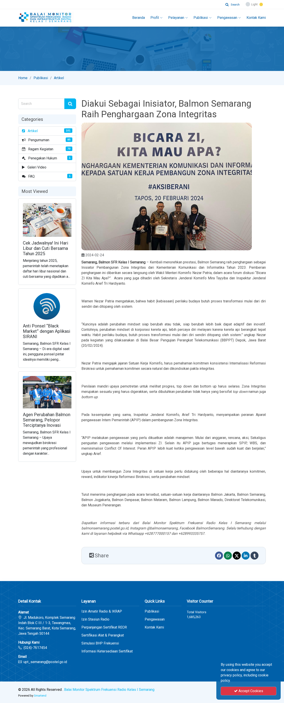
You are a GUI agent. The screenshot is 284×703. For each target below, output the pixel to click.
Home (23, 78)
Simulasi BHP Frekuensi (100, 643)
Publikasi (200, 18)
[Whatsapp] (228, 556)
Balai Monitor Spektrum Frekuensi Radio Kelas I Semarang (109, 689)
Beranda (138, 18)
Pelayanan (176, 18)
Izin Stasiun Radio (95, 619)
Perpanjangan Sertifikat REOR (104, 627)
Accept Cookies (250, 691)
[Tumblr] (254, 556)
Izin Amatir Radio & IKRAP (101, 611)
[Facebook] (219, 556)
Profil (154, 18)
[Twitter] (237, 556)
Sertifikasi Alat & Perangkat (102, 635)
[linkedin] (246, 556)
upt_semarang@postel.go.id (45, 662)
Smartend (40, 695)
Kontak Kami (256, 18)
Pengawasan (227, 18)
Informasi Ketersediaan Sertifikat (107, 651)
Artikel (59, 78)
